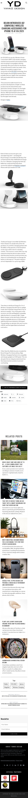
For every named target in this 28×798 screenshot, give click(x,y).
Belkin (8, 100)
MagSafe (7, 687)
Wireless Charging (18, 687)
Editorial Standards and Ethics (8, 760)
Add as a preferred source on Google (15, 387)
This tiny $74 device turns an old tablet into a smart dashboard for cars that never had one (14, 503)
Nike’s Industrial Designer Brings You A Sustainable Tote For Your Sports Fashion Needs (13, 542)
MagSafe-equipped (20, 165)
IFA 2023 (14, 71)
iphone (22, 684)
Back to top (13, 795)
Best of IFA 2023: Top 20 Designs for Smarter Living (14, 695)
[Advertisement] (14, 16)
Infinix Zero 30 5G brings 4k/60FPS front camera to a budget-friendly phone (14, 703)
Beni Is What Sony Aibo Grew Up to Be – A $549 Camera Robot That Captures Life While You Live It (13, 464)
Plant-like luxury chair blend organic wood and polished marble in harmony (13, 624)
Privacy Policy (19, 760)
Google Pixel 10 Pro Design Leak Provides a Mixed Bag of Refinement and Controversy (13, 583)
